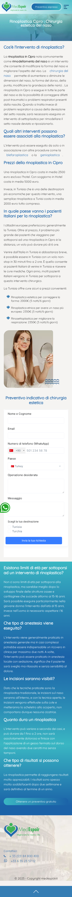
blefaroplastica (17, 155)
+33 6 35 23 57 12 (23, 861)
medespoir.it (49, 878)
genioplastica (50, 155)
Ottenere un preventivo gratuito (36, 801)
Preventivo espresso (46, 6)
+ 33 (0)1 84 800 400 (24, 856)
